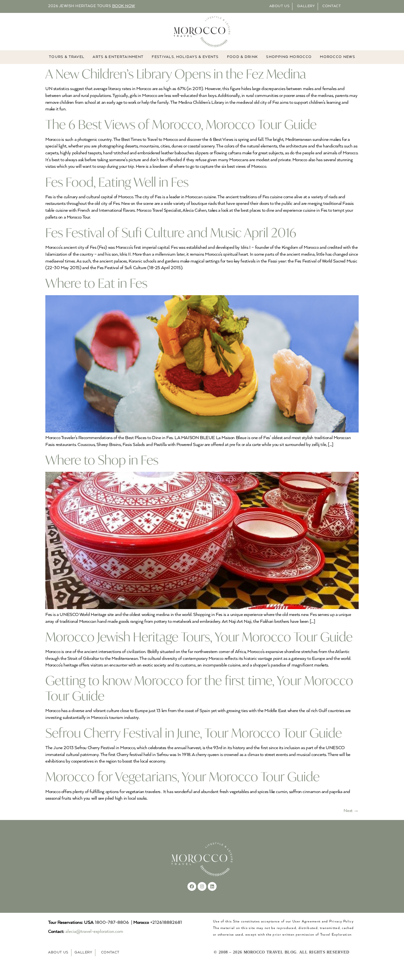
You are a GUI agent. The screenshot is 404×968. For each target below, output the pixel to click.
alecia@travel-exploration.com (94, 931)
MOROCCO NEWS (337, 57)
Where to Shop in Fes (101, 459)
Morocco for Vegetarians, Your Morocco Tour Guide (182, 776)
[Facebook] (191, 886)
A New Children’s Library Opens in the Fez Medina (175, 73)
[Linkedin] (212, 886)
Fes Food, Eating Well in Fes (117, 182)
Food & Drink (242, 57)
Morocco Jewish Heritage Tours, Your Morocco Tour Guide (199, 636)
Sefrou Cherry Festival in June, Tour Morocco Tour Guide (193, 732)
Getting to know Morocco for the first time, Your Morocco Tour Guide (199, 688)
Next (351, 810)
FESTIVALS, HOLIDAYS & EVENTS (185, 57)
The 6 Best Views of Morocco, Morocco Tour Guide (181, 124)
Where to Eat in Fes (96, 283)
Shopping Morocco (289, 57)
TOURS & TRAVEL (66, 57)
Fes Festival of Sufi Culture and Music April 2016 (170, 232)
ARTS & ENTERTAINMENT (118, 57)
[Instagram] (202, 886)
